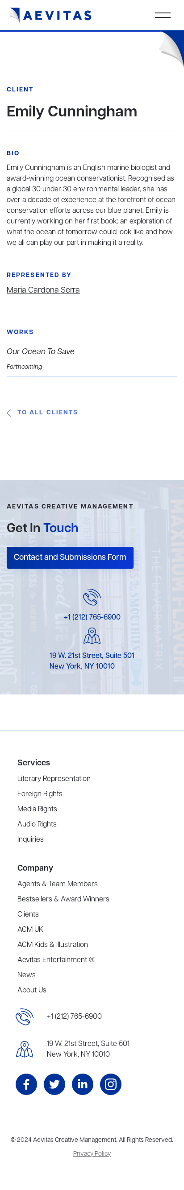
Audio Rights (37, 825)
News (26, 975)
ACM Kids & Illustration (52, 945)
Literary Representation (54, 779)
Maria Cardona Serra (43, 290)
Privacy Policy (92, 1154)
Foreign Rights (40, 794)
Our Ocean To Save (41, 352)
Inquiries (30, 840)
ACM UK (30, 930)
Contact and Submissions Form (70, 557)
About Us (31, 991)
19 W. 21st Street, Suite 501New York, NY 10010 (88, 1049)
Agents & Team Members (57, 884)
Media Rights (37, 809)
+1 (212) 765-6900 (92, 618)
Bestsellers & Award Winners (63, 900)
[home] (50, 15)
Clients (28, 915)
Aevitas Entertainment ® (56, 960)
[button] (163, 15)
